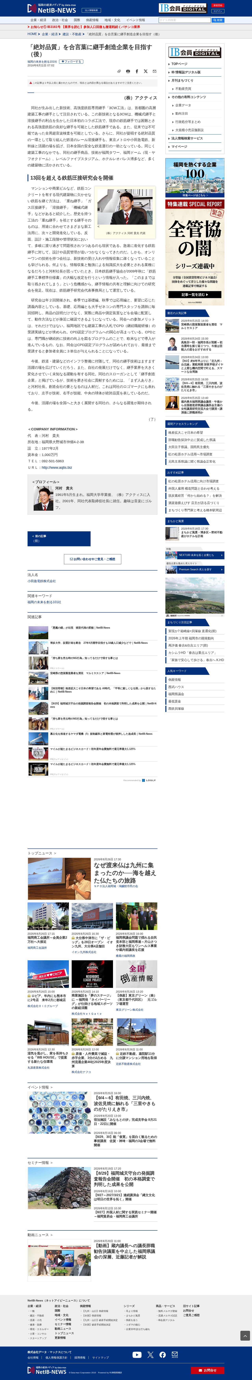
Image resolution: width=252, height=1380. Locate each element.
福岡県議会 (176, 694)
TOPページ (179, 64)
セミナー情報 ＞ (40, 1163)
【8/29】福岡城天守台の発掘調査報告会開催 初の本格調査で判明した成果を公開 (124, 1179)
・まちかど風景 (132, 1315)
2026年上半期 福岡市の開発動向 (191, 638)
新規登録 (218, 5)
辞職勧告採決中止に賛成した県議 (192, 440)
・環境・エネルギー (38, 1329)
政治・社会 (60, 20)
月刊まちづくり (182, 80)
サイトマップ (100, 1357)
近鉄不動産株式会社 (128, 1063)
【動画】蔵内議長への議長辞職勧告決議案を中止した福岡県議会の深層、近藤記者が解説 (124, 1251)
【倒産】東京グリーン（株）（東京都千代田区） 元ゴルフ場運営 (136, 999)
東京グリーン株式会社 (130, 1009)
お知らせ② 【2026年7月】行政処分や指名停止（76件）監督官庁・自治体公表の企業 (91, 27)
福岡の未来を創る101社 (42, 61)
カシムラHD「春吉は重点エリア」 (192, 652)
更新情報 (60, 1337)
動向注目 (181, 113)
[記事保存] (119, 71)
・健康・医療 (35, 1324)
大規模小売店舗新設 (189, 130)
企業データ (183, 105)
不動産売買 (183, 88)
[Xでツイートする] (146, 71)
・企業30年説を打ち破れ (137, 1329)
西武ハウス (176, 687)
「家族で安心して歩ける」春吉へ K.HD (196, 660)
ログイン (218, 11)
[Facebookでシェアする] (137, 71)
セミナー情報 (63, 1324)
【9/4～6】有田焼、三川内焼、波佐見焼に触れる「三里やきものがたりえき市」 (125, 1103)
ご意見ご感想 (191, 1315)
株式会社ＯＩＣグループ (43, 1006)
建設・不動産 (72, 34)
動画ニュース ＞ (40, 1235)
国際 (77, 20)
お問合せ (188, 1310)
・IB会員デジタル (165, 1320)
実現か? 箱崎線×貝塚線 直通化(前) (192, 631)
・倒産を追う (131, 1320)
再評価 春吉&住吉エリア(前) (188, 645)
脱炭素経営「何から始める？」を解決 (195, 495)
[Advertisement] (93, 817)
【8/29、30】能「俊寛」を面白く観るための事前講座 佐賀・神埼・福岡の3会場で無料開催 (125, 1141)
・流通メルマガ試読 (166, 1315)
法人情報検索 (91, 10)
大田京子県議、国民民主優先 (188, 447)
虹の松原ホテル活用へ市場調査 (190, 454)
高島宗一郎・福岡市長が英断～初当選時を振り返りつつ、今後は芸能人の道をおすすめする (201, 346)
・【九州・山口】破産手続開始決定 (99, 1320)
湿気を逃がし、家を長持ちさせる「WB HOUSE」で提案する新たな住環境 (48, 1057)
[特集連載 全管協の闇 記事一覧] (194, 252)
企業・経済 (38, 20)
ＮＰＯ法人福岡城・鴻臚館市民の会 (116, 886)
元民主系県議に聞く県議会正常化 (192, 461)
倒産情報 (92, 20)
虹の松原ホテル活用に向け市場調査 (193, 481)
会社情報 (33, 1357)
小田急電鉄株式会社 (42, 581)
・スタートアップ (37, 1338)
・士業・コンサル (37, 1333)
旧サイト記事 (191, 1306)
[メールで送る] (155, 71)
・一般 (31, 1311)
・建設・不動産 (36, 1315)
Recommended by (132, 780)
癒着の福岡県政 (125, 955)
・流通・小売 (35, 1320)
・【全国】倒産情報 (90, 1315)
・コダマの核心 (132, 1324)
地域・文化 (112, 20)
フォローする (73, 61)
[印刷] (128, 71)
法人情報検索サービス (187, 138)
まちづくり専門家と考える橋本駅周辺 (195, 510)
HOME (32, 34)
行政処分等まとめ (188, 121)
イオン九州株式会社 (84, 952)
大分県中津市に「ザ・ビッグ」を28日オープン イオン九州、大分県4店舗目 (92, 942)
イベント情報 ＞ (40, 1087)
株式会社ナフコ (81, 1071)
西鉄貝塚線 (176, 708)
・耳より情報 (131, 1311)
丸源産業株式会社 (39, 1067)
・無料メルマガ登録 (166, 1311)
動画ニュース (63, 1328)
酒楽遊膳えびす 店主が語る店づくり (194, 503)
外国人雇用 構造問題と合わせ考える (194, 488)
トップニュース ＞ (42, 853)
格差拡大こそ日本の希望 (185, 432)
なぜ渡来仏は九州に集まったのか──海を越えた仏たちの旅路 (125, 873)
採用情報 (79, 1357)
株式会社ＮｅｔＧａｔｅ (87, 1013)
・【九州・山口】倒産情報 (94, 1311)
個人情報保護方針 (56, 1357)
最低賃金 (174, 701)
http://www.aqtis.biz (57, 468)
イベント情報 (135, 20)
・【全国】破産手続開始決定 (95, 1324)
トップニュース (64, 1333)
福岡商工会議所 (37, 947)
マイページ (179, 146)
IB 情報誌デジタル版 (186, 72)
